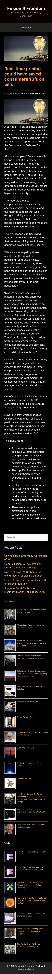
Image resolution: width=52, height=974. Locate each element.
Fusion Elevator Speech (26, 717)
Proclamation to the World (27, 702)
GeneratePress (26, 969)
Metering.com (12, 93)
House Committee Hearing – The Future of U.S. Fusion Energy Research (30, 931)
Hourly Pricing (13, 407)
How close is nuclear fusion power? (31, 852)
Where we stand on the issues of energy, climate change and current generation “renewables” (31, 643)
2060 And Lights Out (25, 748)
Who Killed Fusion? (24, 778)
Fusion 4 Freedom (26, 8)
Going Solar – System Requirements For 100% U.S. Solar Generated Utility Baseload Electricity (32, 673)
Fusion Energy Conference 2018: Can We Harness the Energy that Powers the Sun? (32, 900)
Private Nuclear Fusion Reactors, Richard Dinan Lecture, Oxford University (30, 885)
